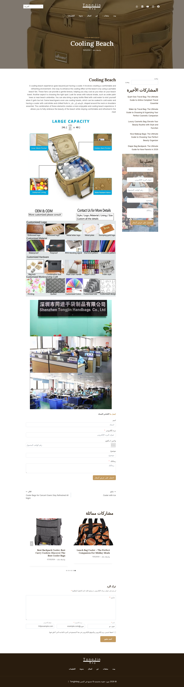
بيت (114, 16)
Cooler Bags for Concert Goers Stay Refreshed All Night (47, 495)
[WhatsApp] (137, 6)
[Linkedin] (142, 6)
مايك (94, 50)
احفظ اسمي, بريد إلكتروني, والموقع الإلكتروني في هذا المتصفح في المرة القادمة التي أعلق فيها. (81, 632)
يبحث (156, 79)
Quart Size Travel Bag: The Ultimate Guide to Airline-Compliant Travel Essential (143, 100)
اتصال (89, 16)
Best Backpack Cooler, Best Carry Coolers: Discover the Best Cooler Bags (50, 553)
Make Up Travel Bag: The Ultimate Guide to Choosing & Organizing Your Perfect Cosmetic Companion (142, 112)
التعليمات (71, 16)
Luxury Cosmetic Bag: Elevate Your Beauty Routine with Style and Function (143, 124)
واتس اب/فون (110, 441)
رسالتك (113, 461)
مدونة (81, 16)
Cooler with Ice (109, 493)
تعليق (112, 597)
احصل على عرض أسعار (104, 478)
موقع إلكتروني (47, 622)
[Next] (31, 543)
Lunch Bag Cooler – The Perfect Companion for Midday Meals (93, 551)
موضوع (113, 451)
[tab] (75, 570)
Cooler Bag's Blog (92, 37)
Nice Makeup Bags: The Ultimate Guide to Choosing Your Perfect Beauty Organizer (144, 137)
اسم (114, 420)
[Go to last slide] (110, 543)
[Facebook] (158, 6)
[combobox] (113, 445)
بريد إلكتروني (111, 430)
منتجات (105, 669)
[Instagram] (153, 6)
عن (97, 16)
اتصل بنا (113, 414)
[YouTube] (147, 6)
